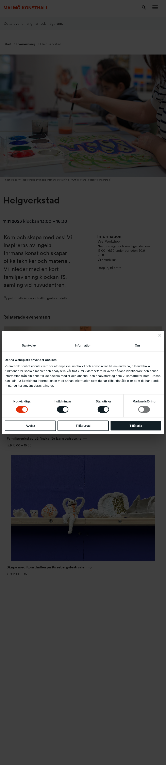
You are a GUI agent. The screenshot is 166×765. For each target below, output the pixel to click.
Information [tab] (83, 345)
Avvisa (30, 425)
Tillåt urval (83, 425)
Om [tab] (137, 345)
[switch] (62, 409)
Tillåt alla (136, 425)
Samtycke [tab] (29, 345)
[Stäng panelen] (160, 335)
